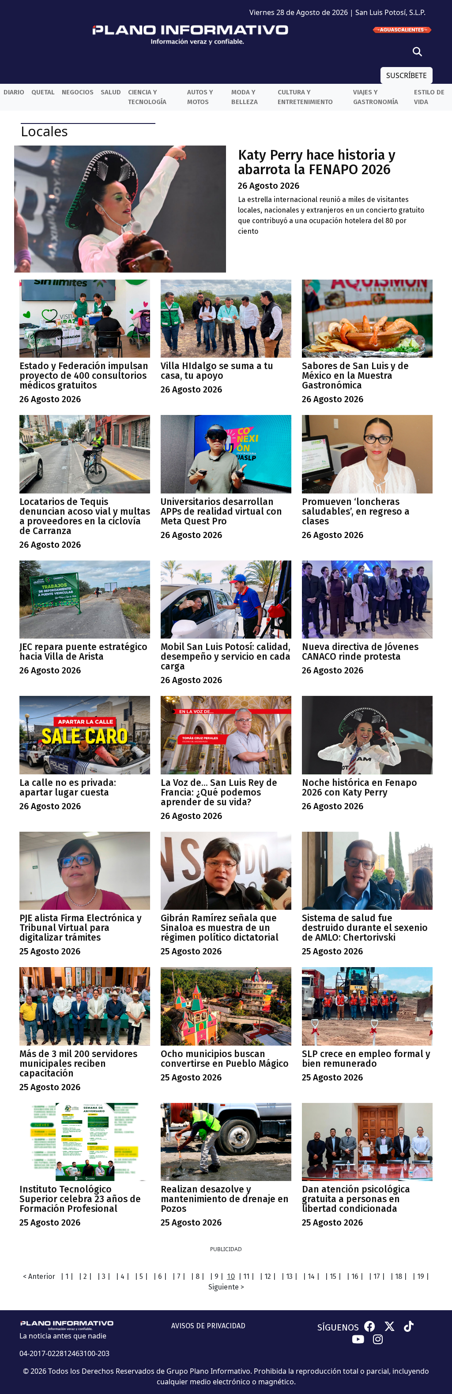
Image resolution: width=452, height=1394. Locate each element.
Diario (14, 92)
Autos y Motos (200, 97)
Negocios (78, 92)
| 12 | (268, 1276)
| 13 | (289, 1276)
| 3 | (103, 1276)
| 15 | (333, 1276)
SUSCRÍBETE (406, 75)
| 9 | (216, 1276)
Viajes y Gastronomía (375, 97)
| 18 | (398, 1276)
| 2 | (85, 1276)
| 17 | (377, 1276)
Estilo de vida (429, 97)
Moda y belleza (244, 97)
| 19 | (420, 1276)
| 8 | (197, 1276)
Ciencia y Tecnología (147, 97)
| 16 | (355, 1276)
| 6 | (160, 1276)
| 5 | (141, 1276)
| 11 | (246, 1276)
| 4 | (122, 1276)
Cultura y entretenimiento (305, 97)
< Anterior (39, 1276)
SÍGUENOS (338, 1327)
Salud (111, 92)
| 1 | (66, 1276)
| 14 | (311, 1276)
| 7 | (178, 1276)
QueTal (43, 92)
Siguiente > (226, 1287)
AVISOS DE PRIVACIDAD (208, 1326)
